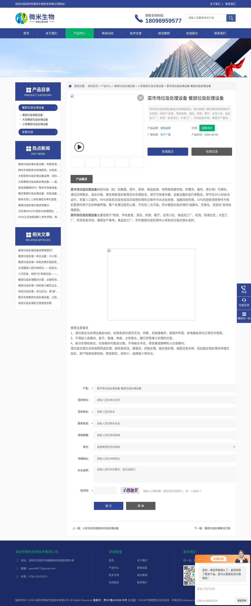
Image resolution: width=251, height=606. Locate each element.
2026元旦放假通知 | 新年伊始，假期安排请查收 (45, 216)
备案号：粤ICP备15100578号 (110, 600)
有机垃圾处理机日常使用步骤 (35, 303)
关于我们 (215, 3)
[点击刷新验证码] (130, 490)
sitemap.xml (190, 600)
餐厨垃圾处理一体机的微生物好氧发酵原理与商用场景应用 (51, 262)
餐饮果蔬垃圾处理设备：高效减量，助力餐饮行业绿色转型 (51, 193)
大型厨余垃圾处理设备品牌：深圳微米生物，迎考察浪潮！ (51, 175)
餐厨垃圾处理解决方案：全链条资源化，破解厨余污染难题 (51, 279)
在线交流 (212, 151)
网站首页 (93, 86)
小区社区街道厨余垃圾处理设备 (101, 528)
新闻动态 (108, 33)
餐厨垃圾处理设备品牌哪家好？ (36, 250)
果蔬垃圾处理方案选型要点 (33, 205)
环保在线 (177, 600)
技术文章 (136, 33)
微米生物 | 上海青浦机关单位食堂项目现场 (42, 199)
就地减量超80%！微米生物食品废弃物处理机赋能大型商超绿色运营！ (58, 187)
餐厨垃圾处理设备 (124, 86)
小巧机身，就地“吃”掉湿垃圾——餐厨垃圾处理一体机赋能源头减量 (56, 273)
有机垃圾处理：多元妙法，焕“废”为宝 (39, 291)
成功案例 (164, 33)
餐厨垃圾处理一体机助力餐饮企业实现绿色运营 (45, 285)
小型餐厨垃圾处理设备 (151, 86)
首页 (26, 33)
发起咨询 (241, 600)
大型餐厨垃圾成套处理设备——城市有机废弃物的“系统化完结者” (55, 181)
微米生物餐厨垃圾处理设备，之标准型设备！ (44, 297)
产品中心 (79, 33)
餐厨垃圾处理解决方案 (217, 528)
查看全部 (27, 131)
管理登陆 (153, 600)
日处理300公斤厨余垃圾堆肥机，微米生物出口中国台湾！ (51, 211)
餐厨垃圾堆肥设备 (32, 114)
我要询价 (207, 128)
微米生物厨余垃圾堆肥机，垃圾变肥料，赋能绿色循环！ (50, 170)
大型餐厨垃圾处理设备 (35, 119)
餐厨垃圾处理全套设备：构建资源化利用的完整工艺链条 (50, 164)
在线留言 (192, 33)
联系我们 (230, 3)
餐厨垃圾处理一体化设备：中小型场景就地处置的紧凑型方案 (53, 256)
